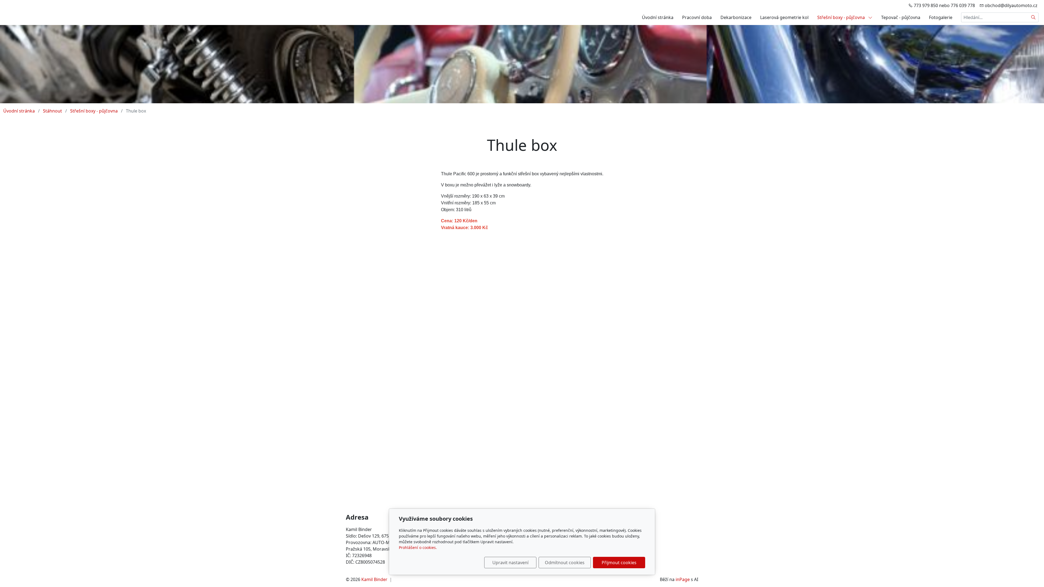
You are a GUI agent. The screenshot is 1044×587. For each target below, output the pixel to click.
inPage (683, 579)
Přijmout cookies (619, 563)
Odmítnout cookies (565, 563)
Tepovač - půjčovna (900, 17)
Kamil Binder (374, 579)
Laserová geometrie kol (784, 17)
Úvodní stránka (657, 17)
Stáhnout (52, 111)
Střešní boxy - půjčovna (841, 17)
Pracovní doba (697, 17)
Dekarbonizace (735, 17)
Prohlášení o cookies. (418, 547)
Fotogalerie (940, 17)
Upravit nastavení (510, 563)
